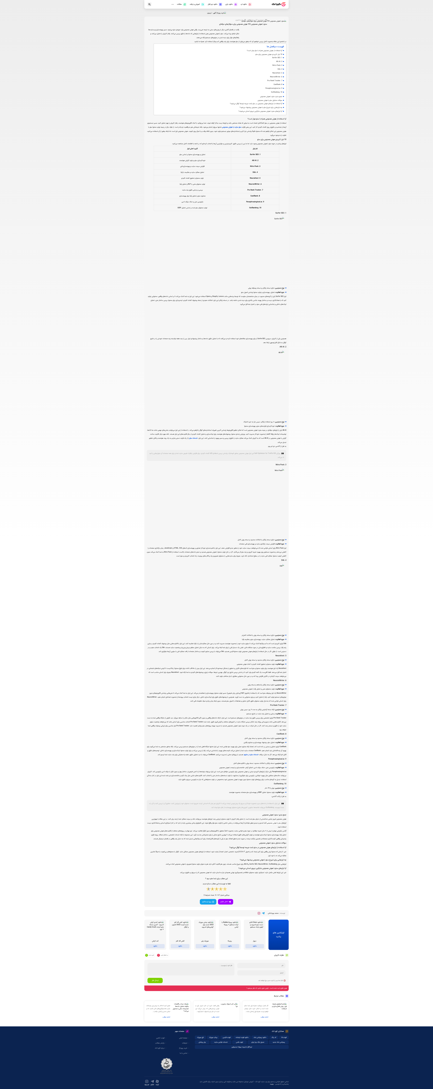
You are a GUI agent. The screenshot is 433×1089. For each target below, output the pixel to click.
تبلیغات (184, 1052)
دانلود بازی (229, 4)
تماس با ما (183, 1062)
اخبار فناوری (239, 25)
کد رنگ (274, 1047)
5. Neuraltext (277, 82)
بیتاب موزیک (213, 1047)
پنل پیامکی (202, 1051)
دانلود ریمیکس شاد (260, 1047)
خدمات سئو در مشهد (251, 764)
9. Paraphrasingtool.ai (273, 98)
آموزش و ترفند (195, 4)
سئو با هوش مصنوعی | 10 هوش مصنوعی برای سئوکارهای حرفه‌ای (243, 29)
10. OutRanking (276, 101)
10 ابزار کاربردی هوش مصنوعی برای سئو (268, 64)
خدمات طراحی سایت (221, 1051)
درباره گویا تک (160, 1057)
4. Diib (280, 78)
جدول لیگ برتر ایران (257, 1051)
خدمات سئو (193, 447)
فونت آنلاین (160, 1047)
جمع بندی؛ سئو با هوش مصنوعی (271, 106)
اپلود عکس (239, 1051)
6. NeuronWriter (276, 86)
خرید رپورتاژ (183, 1057)
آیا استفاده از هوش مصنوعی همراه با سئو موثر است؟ (264, 60)
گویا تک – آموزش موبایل (279, 4)
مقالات (179, 4)
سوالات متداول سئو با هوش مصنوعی (270, 110)
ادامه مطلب (264, 1026)
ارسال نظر (155, 990)
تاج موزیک (200, 1047)
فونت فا (284, 1047)
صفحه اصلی (183, 1047)
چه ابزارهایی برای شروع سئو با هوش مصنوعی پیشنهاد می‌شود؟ (261, 117)
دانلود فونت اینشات (242, 1047)
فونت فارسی (226, 1047)
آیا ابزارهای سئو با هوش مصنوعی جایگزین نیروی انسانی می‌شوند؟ (260, 121)
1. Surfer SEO (277, 67)
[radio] (225, 898)
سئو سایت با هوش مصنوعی (231, 136)
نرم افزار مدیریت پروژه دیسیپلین (241, 1056)
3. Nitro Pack (277, 75)
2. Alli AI (279, 71)
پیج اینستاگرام (206, 911)
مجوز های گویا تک (166, 1075)
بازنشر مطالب (160, 1052)
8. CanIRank (278, 94)
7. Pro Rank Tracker (274, 90)
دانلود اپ (244, 4)
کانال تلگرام (224, 911)
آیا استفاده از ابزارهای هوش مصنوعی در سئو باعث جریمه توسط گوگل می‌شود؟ (256, 113)
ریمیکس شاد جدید (279, 1051)
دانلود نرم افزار (212, 4)
